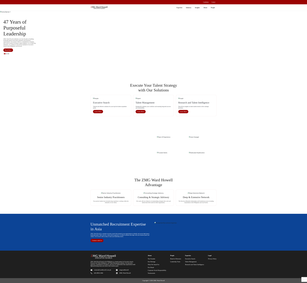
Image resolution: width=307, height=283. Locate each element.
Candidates (206, 2)
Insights (197, 7)
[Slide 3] (8, 53)
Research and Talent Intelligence (194, 264)
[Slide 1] (5, 53)
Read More (8, 50)
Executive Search (190, 259)
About (205, 7)
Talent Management (191, 261)
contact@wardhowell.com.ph (102, 270)
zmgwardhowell (124, 270)
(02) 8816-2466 (98, 273)
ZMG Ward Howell (125, 273)
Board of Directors (175, 259)
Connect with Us (97, 240)
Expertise (179, 7)
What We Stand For (153, 264)
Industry (188, 7)
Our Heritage (151, 261)
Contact (213, 2)
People (213, 7)
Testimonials (151, 273)
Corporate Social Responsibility (157, 270)
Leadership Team (175, 261)
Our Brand (151, 267)
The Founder (151, 259)
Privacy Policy (212, 259)
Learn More (98, 111)
